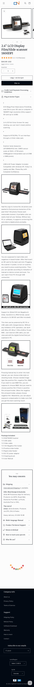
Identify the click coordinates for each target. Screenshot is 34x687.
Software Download (10, 626)
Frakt (2, 64)
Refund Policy (8, 621)
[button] (4, 3)
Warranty (7, 630)
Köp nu (17, 83)
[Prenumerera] (28, 650)
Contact (6, 638)
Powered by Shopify (22, 683)
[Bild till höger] (21, 42)
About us (7, 597)
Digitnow (13, 683)
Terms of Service (9, 605)
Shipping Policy (9, 617)
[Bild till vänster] (13, 42)
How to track (8, 634)
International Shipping (12, 488)
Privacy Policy (8, 601)
